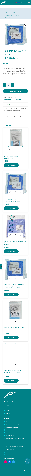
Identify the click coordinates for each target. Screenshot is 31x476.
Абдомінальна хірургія (9, 99)
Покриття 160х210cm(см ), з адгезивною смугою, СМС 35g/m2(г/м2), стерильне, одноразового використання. (14, 199)
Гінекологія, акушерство (12, 427)
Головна (6, 12)
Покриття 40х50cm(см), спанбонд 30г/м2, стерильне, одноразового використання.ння (14, 156)
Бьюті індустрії (10, 435)
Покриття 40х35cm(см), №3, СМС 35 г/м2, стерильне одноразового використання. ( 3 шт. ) (15, 329)
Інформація (9, 410)
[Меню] (29, 2)
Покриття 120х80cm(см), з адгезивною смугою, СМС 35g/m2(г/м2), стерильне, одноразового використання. (14, 285)
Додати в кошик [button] (11, 165)
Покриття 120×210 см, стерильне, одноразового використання (13, 371)
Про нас (8, 408)
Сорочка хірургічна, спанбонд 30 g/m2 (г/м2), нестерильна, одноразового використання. (15, 242)
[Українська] (18, 2)
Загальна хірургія (8, 14)
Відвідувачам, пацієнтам (12, 424)
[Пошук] (22, 2)
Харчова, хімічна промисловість (15, 438)
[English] (16, 2)
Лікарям (13, 12)
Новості (8, 413)
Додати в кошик (15, 91)
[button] (25, 25)
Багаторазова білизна (12, 432)
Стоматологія (9, 430)
